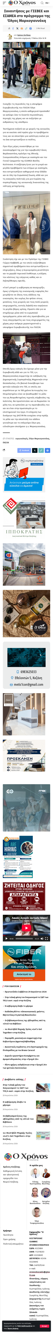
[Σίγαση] (42, 938)
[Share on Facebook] (13, 28)
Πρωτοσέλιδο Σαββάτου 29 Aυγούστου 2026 (26, 992)
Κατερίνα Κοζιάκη (46, 1202)
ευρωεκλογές (21, 438)
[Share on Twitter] (17, 28)
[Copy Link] (26, 28)
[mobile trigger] (5, 3)
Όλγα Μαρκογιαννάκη (39, 438)
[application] (26, 928)
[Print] (31, 28)
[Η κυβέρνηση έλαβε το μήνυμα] (43, 1105)
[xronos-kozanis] (22, 3)
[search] (42, 3)
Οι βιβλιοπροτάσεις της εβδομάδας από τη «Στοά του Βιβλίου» (18, 1119)
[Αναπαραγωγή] (6, 938)
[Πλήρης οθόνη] (46, 938)
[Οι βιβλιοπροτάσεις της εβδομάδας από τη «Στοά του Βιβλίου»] (43, 1119)
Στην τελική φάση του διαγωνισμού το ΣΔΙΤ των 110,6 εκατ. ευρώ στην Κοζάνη (18, 1088)
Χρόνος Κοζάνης (24, 35)
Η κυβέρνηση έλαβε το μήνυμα (19, 1006)
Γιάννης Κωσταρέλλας (35, 1183)
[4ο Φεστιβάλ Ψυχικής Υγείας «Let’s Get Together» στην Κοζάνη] (43, 1136)
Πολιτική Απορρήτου (24, 1326)
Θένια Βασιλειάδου (35, 1202)
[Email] (22, 28)
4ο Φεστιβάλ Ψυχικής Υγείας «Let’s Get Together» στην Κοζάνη (17, 1136)
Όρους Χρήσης (12, 1328)
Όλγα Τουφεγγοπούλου (37, 1222)
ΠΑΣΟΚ (6, 442)
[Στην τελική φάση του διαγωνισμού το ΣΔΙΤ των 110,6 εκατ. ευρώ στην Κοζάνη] (43, 1087)
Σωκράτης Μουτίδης (46, 1183)
